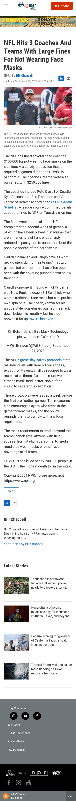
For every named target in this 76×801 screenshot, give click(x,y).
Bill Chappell (24, 75)
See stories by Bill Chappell (23, 544)
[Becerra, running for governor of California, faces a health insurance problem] (16, 642)
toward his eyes (41, 319)
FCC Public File (16, 749)
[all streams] (71, 796)
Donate (63, 6)
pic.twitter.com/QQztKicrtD (38, 337)
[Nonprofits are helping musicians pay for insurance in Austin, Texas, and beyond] (16, 614)
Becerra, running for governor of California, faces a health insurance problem (50, 640)
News (11, 490)
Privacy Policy (16, 741)
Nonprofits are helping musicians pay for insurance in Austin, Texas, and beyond (50, 612)
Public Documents (19, 733)
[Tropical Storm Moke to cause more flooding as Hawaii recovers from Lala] (16, 671)
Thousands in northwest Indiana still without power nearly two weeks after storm (51, 583)
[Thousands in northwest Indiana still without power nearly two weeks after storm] (16, 585)
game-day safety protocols (41, 360)
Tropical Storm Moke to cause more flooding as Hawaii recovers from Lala (51, 669)
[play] (6, 796)
